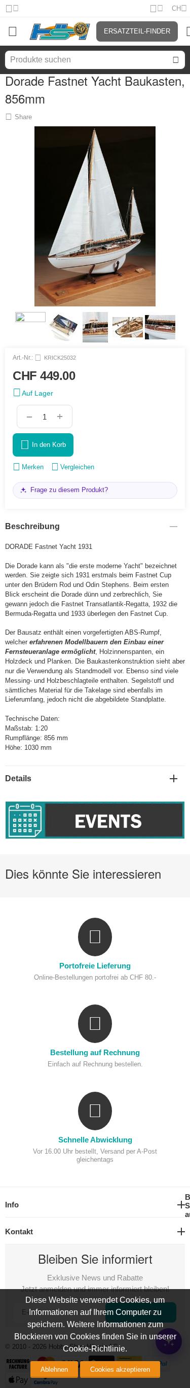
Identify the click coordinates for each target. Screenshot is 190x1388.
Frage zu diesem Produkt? (69, 490)
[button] (18, 116)
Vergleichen (77, 467)
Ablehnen (54, 1369)
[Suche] (176, 60)
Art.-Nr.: (23, 357)
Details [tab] (18, 778)
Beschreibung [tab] (32, 526)
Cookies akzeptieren (120, 1369)
